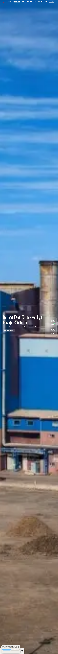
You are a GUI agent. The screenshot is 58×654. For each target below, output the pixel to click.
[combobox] (52, 1)
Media (42, 1)
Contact (46, 1)
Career (35, 1)
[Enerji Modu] (50, 1)
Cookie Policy (11, 651)
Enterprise (9, 1)
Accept (6, 649)
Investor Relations (29, 1)
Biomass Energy (17, 1)
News (39, 1)
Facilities (23, 1)
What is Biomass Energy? (8, 335)
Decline (15, 649)
